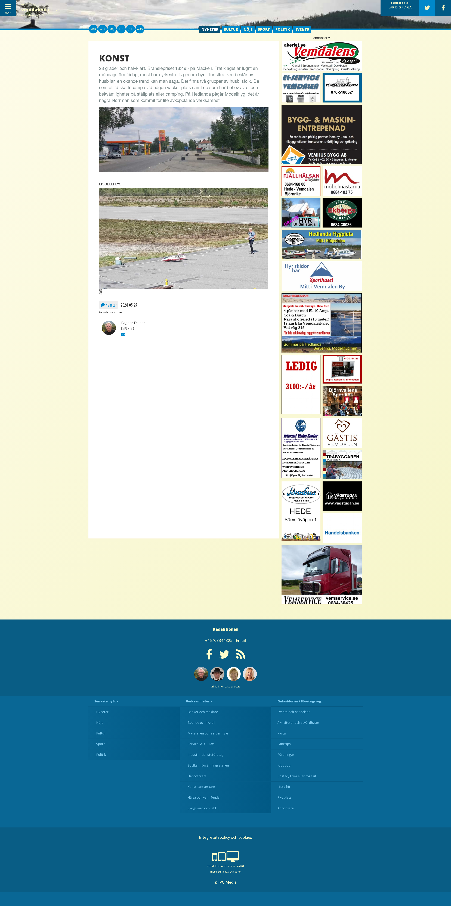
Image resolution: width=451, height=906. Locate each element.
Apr (102, 29)
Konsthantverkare (201, 786)
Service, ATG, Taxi (201, 744)
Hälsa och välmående (204, 797)
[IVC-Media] (301, 448)
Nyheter (209, 29)
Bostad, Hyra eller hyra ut (296, 776)
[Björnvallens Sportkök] (342, 401)
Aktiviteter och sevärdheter (298, 722)
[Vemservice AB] (321, 575)
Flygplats (284, 797)
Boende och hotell (201, 722)
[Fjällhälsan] (301, 181)
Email (241, 640)
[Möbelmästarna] (342, 181)
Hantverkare (197, 776)
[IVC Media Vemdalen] (342, 369)
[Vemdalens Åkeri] (321, 56)
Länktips (284, 744)
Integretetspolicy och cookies (225, 837)
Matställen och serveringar (208, 733)
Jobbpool (284, 765)
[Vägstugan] (342, 496)
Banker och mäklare (203, 712)
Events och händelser (293, 712)
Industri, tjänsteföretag (206, 754)
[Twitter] (427, 8)
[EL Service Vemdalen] (301, 88)
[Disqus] (184, 389)
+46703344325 (219, 640)
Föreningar (285, 754)
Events (302, 29)
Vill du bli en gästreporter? (225, 686)
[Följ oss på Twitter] (224, 657)
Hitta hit (283, 786)
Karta (281, 733)
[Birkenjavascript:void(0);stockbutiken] (321, 276)
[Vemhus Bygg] (321, 134)
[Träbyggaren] (342, 465)
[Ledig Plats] (301, 511)
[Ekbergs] (342, 213)
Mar (93, 29)
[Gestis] (342, 433)
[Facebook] (443, 8)
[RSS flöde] (240, 657)
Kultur (231, 29)
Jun (121, 29)
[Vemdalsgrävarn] (342, 88)
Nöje (247, 29)
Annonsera (285, 808)
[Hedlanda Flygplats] (321, 244)
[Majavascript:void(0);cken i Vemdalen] (301, 384)
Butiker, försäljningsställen (208, 765)
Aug (140, 29)
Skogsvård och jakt (202, 808)
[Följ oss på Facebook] (209, 657)
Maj (112, 29)
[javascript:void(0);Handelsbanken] (342, 528)
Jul (131, 29)
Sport (264, 29)
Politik (282, 29)
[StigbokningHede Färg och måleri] (301, 213)
